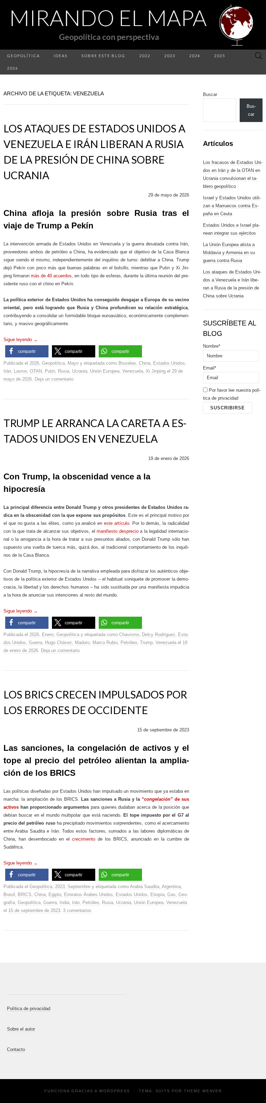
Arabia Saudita (144, 886)
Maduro (82, 642)
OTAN (36, 371)
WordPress (114, 1091)
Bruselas (127, 363)
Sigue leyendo (20, 339)
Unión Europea (104, 371)
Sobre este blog (103, 55)
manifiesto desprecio (118, 531)
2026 (12, 68)
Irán (7, 371)
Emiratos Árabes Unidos (88, 894)
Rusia (63, 371)
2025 (219, 55)
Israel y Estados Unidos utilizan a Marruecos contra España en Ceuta (232, 205)
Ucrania (79, 371)
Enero (48, 634)
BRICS (25, 894)
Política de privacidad (28, 1008)
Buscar (210, 94)
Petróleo (129, 642)
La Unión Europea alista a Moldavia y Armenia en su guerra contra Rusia (229, 252)
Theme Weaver (203, 1091)
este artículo (116, 523)
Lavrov (20, 371)
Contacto (16, 1049)
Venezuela (132, 371)
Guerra (35, 642)
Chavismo (129, 634)
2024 (194, 55)
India (64, 902)
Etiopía (157, 894)
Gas (171, 894)
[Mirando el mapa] (133, 25)
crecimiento (83, 839)
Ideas (61, 55)
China (144, 363)
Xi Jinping (156, 371)
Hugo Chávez (58, 642)
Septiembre (79, 886)
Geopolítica (23, 55)
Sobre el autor (21, 1029)
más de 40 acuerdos (51, 275)
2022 (144, 55)
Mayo (73, 363)
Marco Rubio (105, 642)
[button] (26, 351)
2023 (169, 55)
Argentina (171, 886)
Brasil (9, 894)
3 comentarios (77, 910)
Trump (146, 642)
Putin (50, 371)
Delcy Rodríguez (158, 634)
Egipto (54, 894)
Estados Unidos (169, 363)
